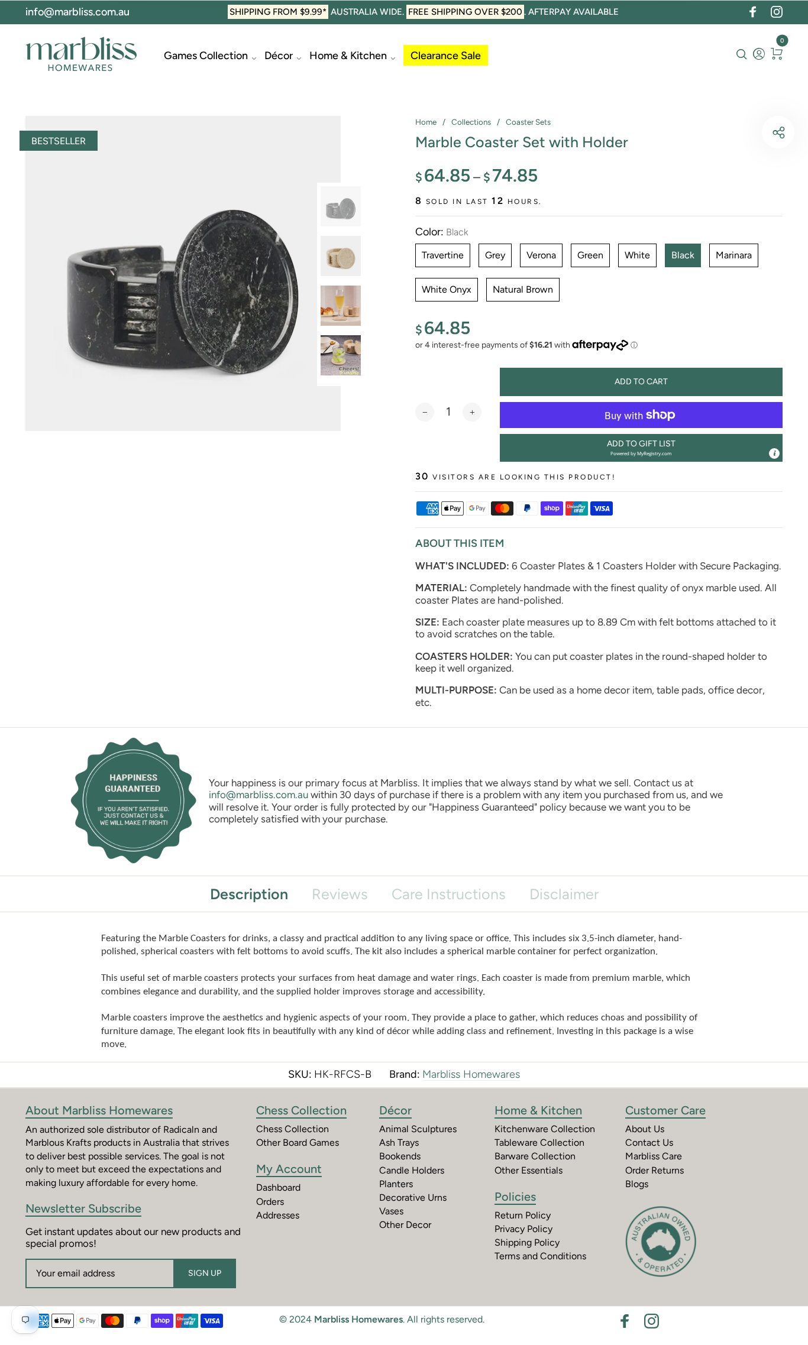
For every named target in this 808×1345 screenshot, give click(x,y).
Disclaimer (564, 894)
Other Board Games (297, 1142)
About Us (644, 1129)
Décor (278, 55)
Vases (391, 1211)
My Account (289, 1169)
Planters (396, 1184)
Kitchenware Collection (545, 1129)
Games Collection (206, 55)
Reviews (340, 894)
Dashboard (278, 1187)
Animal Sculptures (418, 1129)
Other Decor (405, 1224)
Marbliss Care (653, 1156)
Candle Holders (411, 1170)
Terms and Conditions (540, 1256)
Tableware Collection (539, 1142)
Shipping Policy (527, 1242)
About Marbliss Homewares (99, 1110)
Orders (270, 1201)
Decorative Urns (413, 1197)
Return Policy (523, 1215)
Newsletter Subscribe (83, 1208)
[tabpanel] (183, 273)
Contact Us (649, 1142)
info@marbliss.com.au (77, 11)
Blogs (636, 1184)
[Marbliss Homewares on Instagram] (777, 12)
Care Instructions (449, 894)
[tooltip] (774, 453)
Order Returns (654, 1170)
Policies (515, 1197)
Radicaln (181, 1129)
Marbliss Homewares (471, 1074)
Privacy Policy (523, 1228)
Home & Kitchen (348, 55)
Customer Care (665, 1110)
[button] (641, 448)
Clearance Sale (446, 55)
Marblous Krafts (58, 1142)
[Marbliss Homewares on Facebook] (753, 12)
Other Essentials (529, 1170)
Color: (441, 232)
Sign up (204, 1273)
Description (249, 894)
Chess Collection (301, 1110)
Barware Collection (535, 1156)
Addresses (277, 1215)
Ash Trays (399, 1142)
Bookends (400, 1156)
